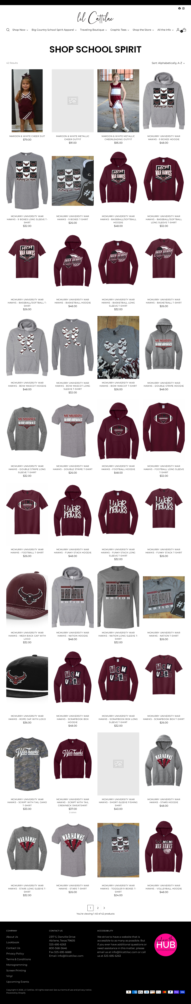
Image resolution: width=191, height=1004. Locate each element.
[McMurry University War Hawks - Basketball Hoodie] (73, 264)
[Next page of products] (104, 908)
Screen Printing (16, 970)
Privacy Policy (15, 953)
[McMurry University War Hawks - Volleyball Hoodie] (164, 850)
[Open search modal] (8, 30)
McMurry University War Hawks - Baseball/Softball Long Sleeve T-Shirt (164, 219)
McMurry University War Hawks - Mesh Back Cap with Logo (27, 635)
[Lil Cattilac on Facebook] (179, 8)
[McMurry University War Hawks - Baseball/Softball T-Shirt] (27, 264)
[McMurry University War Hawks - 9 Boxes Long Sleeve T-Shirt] (27, 180)
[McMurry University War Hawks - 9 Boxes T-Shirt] (73, 180)
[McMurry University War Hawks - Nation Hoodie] (73, 597)
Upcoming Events (17, 981)
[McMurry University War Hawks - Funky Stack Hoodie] (73, 514)
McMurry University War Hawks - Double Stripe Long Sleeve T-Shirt (27, 469)
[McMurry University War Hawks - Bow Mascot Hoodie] (27, 347)
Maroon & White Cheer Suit (27, 136)
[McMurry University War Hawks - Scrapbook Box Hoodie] (73, 680)
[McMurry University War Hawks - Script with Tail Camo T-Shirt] (27, 763)
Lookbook (12, 942)
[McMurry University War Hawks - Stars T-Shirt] (73, 850)
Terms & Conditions (18, 959)
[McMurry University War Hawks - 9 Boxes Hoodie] (164, 100)
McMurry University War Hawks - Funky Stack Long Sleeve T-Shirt (118, 552)
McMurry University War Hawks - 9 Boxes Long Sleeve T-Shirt (27, 219)
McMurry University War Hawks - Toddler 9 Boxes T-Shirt (118, 888)
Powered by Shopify (16, 993)
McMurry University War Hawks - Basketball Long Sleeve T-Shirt (118, 302)
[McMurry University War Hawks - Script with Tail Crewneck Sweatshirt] (73, 763)
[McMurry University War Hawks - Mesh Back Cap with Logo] (27, 597)
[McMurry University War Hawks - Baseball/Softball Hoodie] (118, 180)
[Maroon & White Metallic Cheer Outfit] (73, 100)
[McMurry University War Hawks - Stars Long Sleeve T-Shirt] (27, 850)
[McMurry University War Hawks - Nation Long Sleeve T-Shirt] (118, 597)
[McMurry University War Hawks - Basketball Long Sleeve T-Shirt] (118, 264)
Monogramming (16, 964)
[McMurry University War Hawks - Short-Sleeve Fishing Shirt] (118, 763)
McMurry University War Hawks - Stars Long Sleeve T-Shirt (27, 888)
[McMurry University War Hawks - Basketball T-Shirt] (164, 264)
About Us (12, 936)
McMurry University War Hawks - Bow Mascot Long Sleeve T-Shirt (72, 386)
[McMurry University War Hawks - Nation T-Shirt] (164, 597)
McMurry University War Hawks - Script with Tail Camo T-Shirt (27, 802)
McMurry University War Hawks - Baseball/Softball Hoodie (118, 219)
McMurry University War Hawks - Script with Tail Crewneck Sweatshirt (72, 802)
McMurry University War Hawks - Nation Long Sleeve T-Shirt (118, 635)
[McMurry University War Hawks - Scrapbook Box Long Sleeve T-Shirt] (118, 680)
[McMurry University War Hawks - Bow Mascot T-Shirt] (118, 347)
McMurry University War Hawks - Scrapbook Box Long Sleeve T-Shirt (118, 719)
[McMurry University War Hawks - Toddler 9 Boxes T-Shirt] (118, 850)
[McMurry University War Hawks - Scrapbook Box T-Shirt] (164, 680)
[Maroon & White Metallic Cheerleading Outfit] (118, 100)
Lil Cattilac (29, 990)
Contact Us (13, 948)
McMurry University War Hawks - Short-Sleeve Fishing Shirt (118, 802)
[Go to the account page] (177, 30)
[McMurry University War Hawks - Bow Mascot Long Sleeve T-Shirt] (73, 347)
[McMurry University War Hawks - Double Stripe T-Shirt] (73, 430)
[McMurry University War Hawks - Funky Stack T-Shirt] (164, 514)
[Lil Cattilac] (95, 17)
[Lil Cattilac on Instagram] (183, 8)
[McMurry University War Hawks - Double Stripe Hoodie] (164, 347)
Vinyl (9, 976)
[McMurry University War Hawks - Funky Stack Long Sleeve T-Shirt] (118, 514)
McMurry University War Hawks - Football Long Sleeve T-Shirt (164, 469)
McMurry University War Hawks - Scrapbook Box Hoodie (72, 719)
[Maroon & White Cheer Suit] (27, 100)
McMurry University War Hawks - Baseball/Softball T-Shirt (27, 302)
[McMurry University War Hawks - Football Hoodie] (118, 430)
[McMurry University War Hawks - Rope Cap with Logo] (27, 680)
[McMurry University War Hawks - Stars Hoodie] (164, 763)
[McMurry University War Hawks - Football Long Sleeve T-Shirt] (164, 430)
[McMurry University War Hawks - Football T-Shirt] (27, 514)
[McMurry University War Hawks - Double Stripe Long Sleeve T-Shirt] (27, 430)
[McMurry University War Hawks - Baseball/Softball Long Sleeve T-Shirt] (164, 180)
